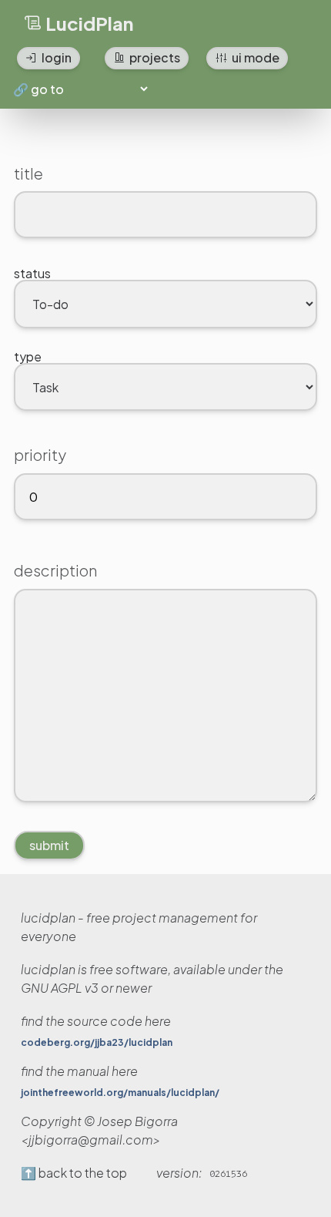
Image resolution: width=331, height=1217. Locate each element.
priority (40, 454)
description (55, 570)
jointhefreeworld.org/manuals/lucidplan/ (120, 1093)
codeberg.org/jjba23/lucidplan (96, 1042)
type (28, 356)
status (32, 273)
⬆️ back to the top (74, 1173)
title (28, 173)
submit (49, 845)
